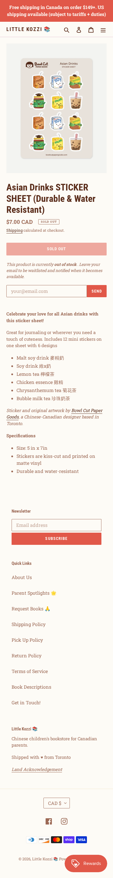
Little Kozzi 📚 (28, 29)
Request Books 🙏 (31, 608)
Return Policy (26, 655)
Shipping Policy (28, 624)
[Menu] (103, 29)
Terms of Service (30, 671)
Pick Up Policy (27, 640)
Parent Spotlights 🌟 (34, 593)
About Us (22, 577)
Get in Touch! (26, 702)
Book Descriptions (31, 687)
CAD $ (54, 803)
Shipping (14, 230)
